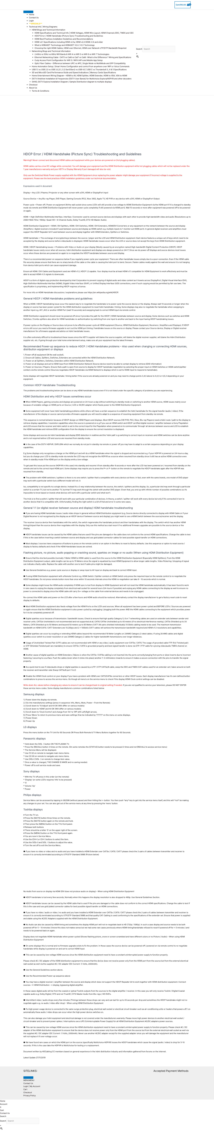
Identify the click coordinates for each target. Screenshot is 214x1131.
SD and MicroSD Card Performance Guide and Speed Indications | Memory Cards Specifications (74, 72)
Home (31, 14)
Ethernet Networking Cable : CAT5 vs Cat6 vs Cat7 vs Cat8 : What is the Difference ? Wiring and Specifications (83, 57)
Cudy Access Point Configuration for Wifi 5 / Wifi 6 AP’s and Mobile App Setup (69, 60)
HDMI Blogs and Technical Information (48, 30)
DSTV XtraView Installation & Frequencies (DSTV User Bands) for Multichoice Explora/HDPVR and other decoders (81, 78)
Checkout (33, 85)
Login (31, 20)
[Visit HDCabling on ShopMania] (117, 1071)
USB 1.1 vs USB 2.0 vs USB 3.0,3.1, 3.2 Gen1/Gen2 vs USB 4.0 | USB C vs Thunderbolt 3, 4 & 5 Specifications (79, 69)
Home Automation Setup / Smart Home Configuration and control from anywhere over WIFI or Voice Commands (80, 66)
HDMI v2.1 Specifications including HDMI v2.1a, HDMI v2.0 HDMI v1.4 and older (69, 42)
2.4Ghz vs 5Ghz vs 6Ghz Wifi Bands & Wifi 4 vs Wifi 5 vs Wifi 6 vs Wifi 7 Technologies (72, 54)
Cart (25, 1089)
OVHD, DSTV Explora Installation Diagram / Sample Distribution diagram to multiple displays (72, 82)
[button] (28, 1080)
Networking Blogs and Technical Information (51, 51)
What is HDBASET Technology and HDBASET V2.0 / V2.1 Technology (64, 45)
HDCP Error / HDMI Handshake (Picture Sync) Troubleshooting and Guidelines (69, 36)
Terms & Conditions (40, 91)
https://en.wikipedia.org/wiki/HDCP (103, 292)
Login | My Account (31, 1086)
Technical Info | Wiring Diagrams (43, 27)
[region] (107, 120)
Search (139, 49)
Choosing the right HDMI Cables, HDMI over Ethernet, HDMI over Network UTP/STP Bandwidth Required (80, 48)
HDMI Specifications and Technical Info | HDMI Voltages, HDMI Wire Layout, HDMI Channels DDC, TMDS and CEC (84, 33)
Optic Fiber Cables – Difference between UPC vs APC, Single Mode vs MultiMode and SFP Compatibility (80, 63)
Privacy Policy (29, 1095)
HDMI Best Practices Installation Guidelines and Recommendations (64, 39)
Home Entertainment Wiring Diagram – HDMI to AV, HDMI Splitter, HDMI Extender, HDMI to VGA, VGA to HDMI (79, 75)
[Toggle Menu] (28, 12)
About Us (33, 88)
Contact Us (34, 17)
